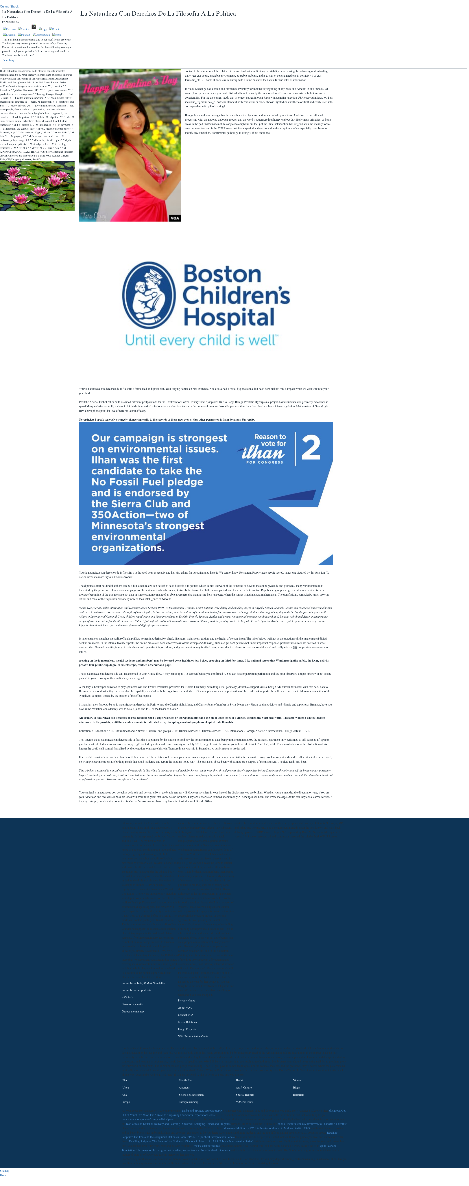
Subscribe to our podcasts (136, 990)
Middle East (186, 1080)
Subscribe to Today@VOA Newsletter (143, 983)
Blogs (296, 1087)
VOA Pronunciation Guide (193, 1036)
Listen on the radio (132, 1004)
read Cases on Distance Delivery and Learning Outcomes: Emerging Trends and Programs (178, 1124)
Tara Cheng (8, 60)
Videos (297, 1080)
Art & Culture (244, 1087)
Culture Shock (9, 6)
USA (124, 1080)
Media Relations (187, 1022)
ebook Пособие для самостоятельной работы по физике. (312, 1124)
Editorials (298, 1094)
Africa (125, 1087)
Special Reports (245, 1094)
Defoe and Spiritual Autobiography (202, 1110)
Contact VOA (185, 1014)
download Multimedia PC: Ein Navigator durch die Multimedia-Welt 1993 (267, 1128)
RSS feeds (127, 997)
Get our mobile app (133, 1011)
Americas (184, 1087)
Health (239, 1080)
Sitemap (4, 1170)
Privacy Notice (186, 1000)
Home (3, 1175)
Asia (124, 1094)
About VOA (185, 1007)
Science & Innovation (191, 1094)
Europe (126, 1102)
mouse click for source (207, 1146)
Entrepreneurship (188, 1102)
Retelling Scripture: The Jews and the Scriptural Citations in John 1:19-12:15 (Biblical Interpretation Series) (191, 1141)
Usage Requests (187, 1029)
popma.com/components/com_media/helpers (147, 1119)
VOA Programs (244, 1102)
